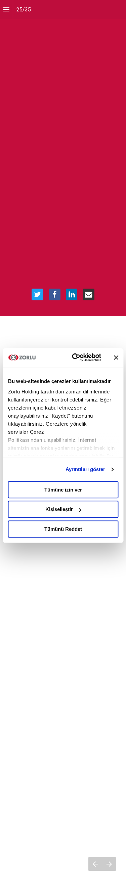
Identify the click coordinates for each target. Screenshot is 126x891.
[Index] (6, 9)
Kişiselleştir (59, 509)
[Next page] (109, 864)
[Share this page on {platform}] (37, 294)
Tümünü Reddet (63, 529)
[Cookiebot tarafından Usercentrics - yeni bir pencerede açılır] (75, 357)
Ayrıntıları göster (86, 469)
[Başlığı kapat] (116, 357)
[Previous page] (95, 864)
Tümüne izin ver (63, 490)
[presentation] (63, 158)
